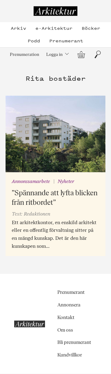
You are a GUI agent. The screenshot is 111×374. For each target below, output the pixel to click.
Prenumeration (24, 54)
